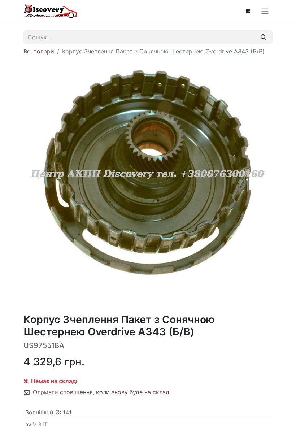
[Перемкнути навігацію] (265, 11)
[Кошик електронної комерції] (247, 11)
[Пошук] (263, 37)
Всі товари (38, 51)
